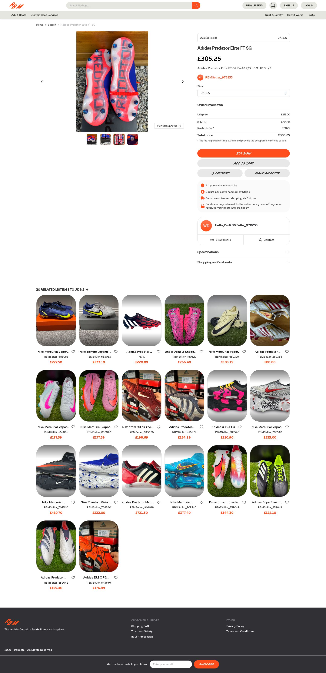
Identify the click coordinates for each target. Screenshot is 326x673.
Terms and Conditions (240, 631)
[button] (112, 81)
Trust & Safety (274, 14)
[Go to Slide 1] (92, 139)
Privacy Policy (235, 626)
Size (200, 86)
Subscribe (206, 664)
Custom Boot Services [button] (44, 14)
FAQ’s (311, 14)
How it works (295, 14)
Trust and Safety (141, 631)
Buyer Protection (142, 636)
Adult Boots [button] (18, 14)
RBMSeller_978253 (219, 77)
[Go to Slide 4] (132, 139)
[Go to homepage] (52, 622)
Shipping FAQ (140, 626)
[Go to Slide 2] (105, 139)
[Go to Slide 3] (119, 139)
